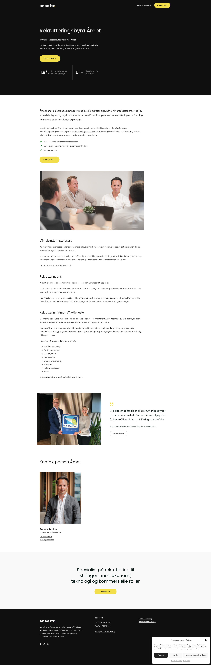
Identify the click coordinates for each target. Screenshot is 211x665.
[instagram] (44, 644)
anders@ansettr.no (47, 540)
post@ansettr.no (102, 622)
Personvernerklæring (147, 622)
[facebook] (40, 644)
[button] (207, 640)
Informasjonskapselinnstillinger (195, 655)
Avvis (176, 655)
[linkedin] (48, 644)
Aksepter (161, 655)
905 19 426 (106, 626)
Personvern (186, 661)
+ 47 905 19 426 (46, 537)
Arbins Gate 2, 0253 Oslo (105, 632)
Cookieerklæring (176, 661)
